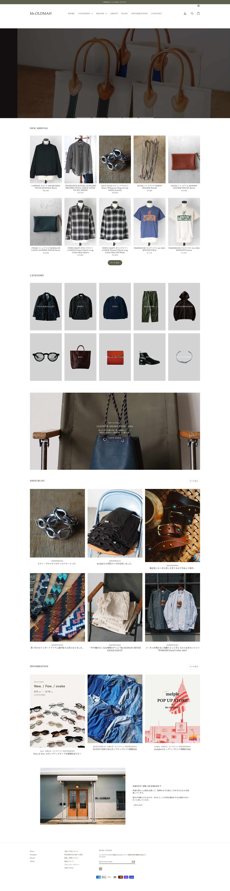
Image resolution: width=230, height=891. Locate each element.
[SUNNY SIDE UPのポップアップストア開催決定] (115, 709)
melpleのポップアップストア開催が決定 (172, 749)
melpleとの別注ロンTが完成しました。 (115, 563)
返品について (69, 861)
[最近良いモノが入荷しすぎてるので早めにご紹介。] (172, 525)
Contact (156, 13)
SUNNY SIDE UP (99, 746)
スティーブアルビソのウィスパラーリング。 (57, 563)
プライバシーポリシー (72, 864)
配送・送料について (71, 858)
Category (84, 13)
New (42, 751)
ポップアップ (57, 751)
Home (71, 13)
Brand (100, 13)
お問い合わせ (69, 868)
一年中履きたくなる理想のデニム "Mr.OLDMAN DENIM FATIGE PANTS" (115, 649)
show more (138, 805)
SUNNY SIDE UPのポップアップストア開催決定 (115, 749)
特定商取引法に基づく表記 (73, 854)
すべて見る (115, 262)
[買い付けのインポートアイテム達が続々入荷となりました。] (57, 607)
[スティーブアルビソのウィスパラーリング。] (57, 523)
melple (157, 746)
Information (139, 13)
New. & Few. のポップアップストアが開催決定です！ (57, 753)
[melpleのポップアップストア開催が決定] (172, 709)
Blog (125, 13)
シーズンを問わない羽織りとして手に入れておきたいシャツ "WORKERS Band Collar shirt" (173, 649)
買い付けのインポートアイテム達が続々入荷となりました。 (57, 647)
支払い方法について (71, 851)
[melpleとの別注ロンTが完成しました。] (115, 523)
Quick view (46, 181)
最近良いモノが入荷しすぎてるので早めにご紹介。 (173, 568)
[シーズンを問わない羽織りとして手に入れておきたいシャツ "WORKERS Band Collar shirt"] (172, 607)
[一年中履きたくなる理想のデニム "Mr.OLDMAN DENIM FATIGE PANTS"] (115, 607)
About (114, 13)
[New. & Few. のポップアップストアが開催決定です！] (57, 711)
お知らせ (48, 751)
